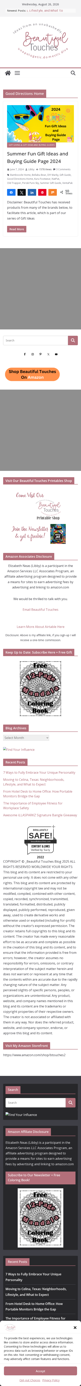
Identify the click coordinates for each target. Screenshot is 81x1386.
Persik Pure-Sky (30, 183)
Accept (40, 1371)
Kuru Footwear (42, 178)
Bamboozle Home (20, 175)
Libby (31, 169)
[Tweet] (22, 192)
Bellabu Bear (39, 175)
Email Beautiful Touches (40, 609)
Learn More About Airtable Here (40, 627)
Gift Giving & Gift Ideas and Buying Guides (31, 145)
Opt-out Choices (29, 1380)
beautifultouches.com (40, 841)
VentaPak (67, 183)
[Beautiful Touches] (8, 73)
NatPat (55, 178)
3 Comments (63, 169)
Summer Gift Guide (50, 183)
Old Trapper (14, 183)
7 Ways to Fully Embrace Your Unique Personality (39, 772)
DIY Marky (52, 175)
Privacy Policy (51, 1380)
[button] (75, 1328)
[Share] (11, 192)
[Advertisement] (40, 288)
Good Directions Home (20, 178)
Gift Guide (65, 175)
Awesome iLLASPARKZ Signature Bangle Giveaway (40, 815)
